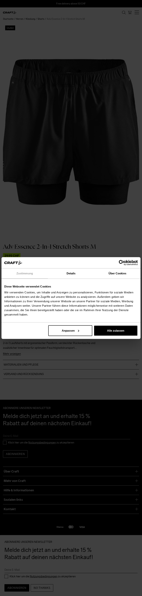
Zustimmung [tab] (24, 273)
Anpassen (68, 330)
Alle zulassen (115, 330)
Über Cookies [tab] (117, 273)
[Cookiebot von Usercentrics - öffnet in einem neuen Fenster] (121, 263)
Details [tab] (71, 273)
